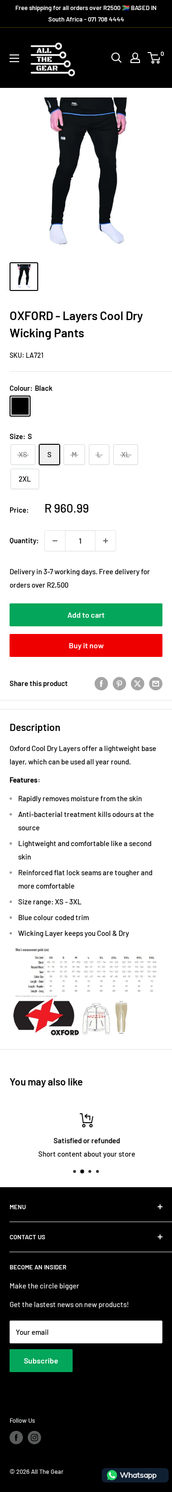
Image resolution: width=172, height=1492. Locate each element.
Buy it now (86, 645)
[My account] (135, 58)
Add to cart (86, 614)
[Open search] (116, 58)
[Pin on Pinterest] (119, 683)
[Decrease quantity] (55, 541)
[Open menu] (14, 58)
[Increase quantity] (106, 541)
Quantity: (24, 540)
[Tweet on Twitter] (137, 683)
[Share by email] (155, 683)
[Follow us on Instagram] (34, 1437)
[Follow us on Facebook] (16, 1437)
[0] (155, 58)
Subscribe (41, 1360)
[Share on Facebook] (101, 683)
